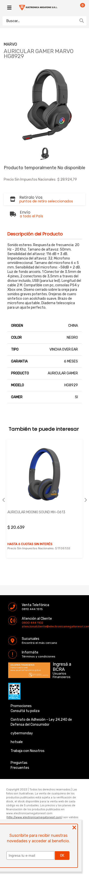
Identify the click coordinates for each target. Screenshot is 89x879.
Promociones (21, 706)
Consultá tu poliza (25, 711)
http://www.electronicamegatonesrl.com (34, 817)
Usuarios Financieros (61, 675)
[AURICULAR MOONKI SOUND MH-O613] (44, 474)
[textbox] (39, 21)
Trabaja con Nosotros (27, 751)
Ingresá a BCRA (62, 666)
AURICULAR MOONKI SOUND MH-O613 (36, 512)
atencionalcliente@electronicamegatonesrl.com (26, 626)
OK (62, 855)
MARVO (10, 44)
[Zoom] (44, 153)
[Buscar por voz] (73, 20)
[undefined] (44, 104)
